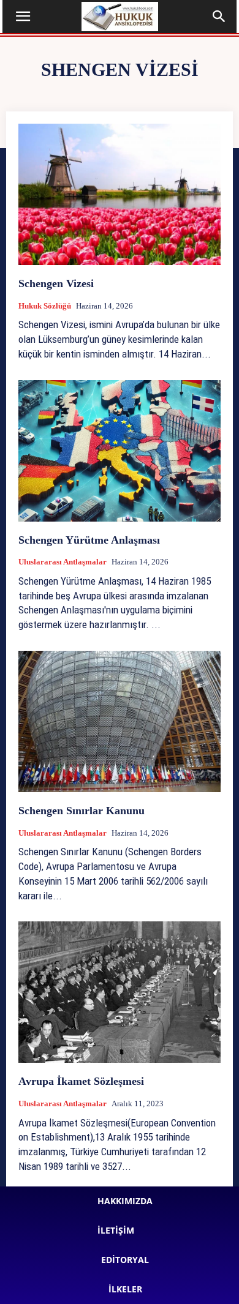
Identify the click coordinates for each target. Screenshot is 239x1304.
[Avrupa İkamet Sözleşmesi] (119, 992)
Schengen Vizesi (56, 283)
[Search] (219, 16)
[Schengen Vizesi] (119, 194)
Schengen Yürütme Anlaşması (89, 540)
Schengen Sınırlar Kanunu (81, 810)
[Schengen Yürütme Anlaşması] (119, 451)
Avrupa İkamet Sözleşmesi (81, 1081)
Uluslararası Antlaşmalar (62, 561)
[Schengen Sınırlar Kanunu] (119, 721)
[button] (23, 16)
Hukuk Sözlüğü (44, 305)
